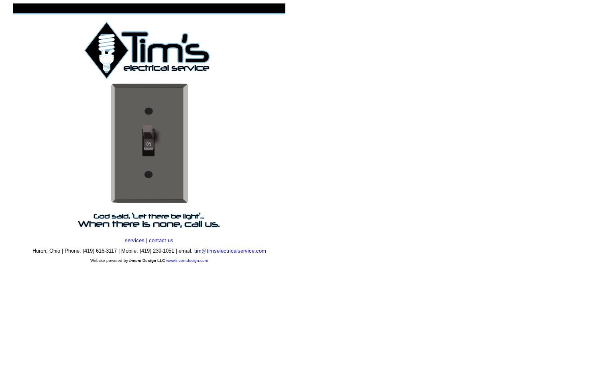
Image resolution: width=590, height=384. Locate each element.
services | (136, 240)
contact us (161, 240)
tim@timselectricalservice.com (230, 251)
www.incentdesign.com (187, 260)
